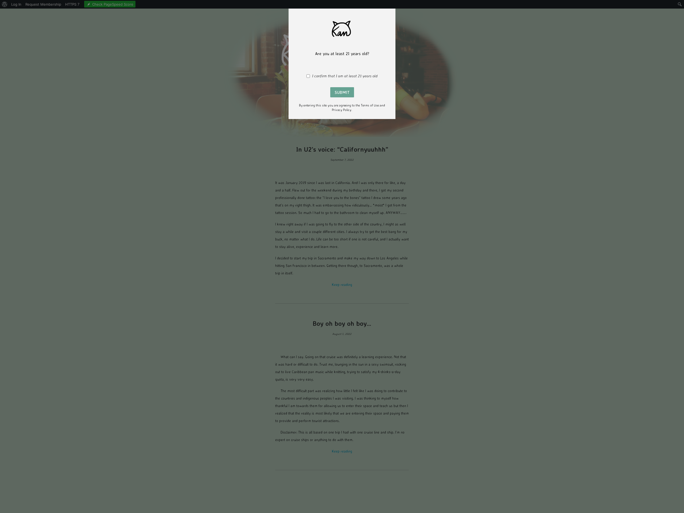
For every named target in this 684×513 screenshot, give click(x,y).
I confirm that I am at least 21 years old (345, 76)
